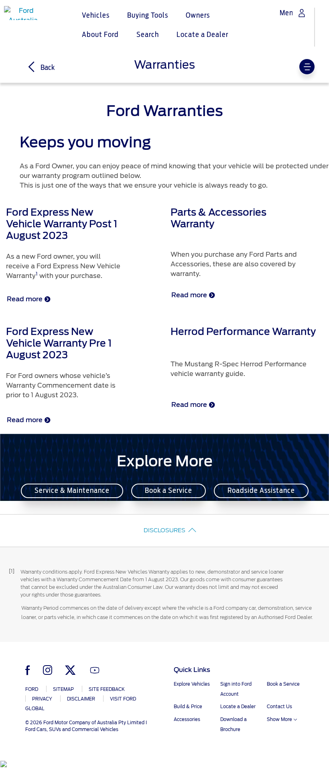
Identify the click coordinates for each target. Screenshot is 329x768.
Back (47, 67)
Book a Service (168, 490)
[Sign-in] (301, 13)
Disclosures (164, 530)
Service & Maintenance (72, 490)
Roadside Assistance (261, 490)
